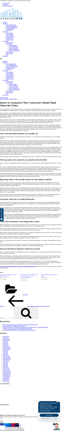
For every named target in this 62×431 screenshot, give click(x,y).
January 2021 (6, 370)
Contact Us (5, 56)
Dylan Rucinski (13, 99)
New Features (9, 53)
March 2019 (6, 379)
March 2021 (6, 367)
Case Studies (9, 44)
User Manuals (9, 33)
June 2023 (5, 341)
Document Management (12, 27)
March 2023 (6, 346)
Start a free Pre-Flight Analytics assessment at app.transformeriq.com (18, 266)
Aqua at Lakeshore (13, 48)
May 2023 (5, 343)
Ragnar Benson (12, 45)
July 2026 (5, 337)
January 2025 (6, 340)
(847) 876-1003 (27, 427)
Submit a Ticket (10, 39)
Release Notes (9, 38)
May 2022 (5, 354)
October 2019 (6, 378)
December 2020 (7, 371)
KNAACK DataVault (14, 50)
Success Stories (9, 42)
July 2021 (5, 362)
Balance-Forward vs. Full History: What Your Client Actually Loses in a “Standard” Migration (29, 276)
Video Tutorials (9, 34)
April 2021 (5, 366)
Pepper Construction (14, 49)
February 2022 (6, 356)
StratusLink (9, 30)
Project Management (11, 25)
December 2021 (7, 358)
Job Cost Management (11, 26)
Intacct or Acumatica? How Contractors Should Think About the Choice (20, 324)
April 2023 (5, 344)
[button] (31, 58)
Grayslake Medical (13, 46)
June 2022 (5, 352)
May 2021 (5, 365)
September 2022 (7, 348)
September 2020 (7, 375)
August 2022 (6, 350)
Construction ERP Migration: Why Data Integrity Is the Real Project (19, 330)
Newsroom (5, 41)
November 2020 (7, 373)
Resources (5, 31)
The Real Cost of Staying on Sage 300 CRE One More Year (17, 328)
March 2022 (6, 355)
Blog (7, 54)
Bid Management (10, 29)
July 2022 (5, 351)
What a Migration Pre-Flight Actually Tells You (14, 326)
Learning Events (10, 37)
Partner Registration (4, 389)
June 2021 (5, 363)
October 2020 (6, 374)
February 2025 (6, 339)
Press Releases (9, 52)
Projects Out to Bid (4, 387)
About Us (5, 22)
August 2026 (6, 336)
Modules (5, 23)
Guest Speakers (9, 35)
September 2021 (7, 359)
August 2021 (6, 360)
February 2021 (6, 369)
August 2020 (6, 377)
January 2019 (6, 381)
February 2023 (6, 347)
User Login (2, 386)
